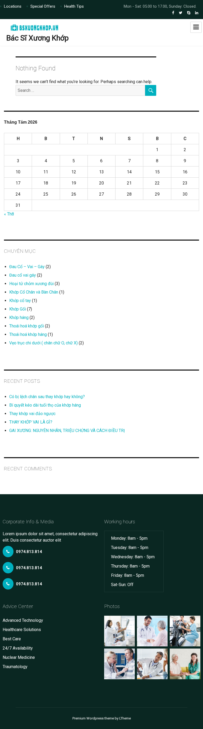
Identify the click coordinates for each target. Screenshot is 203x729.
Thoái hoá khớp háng (28, 334)
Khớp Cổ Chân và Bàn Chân (33, 292)
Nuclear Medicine (19, 657)
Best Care (12, 638)
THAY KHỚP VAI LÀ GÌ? (30, 422)
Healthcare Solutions (22, 629)
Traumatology (15, 666)
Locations (12, 6)
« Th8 (9, 214)
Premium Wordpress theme (93, 718)
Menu (196, 27)
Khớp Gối (17, 309)
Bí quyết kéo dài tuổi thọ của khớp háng (45, 405)
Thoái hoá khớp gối (26, 325)
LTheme (125, 718)
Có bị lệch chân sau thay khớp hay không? (47, 396)
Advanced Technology (23, 620)
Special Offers (42, 6)
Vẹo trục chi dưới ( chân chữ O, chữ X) (43, 342)
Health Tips (74, 6)
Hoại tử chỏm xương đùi (31, 283)
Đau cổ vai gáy (22, 275)
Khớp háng (19, 317)
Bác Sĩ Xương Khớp (37, 38)
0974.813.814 (29, 551)
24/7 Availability (18, 648)
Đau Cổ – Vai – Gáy (27, 266)
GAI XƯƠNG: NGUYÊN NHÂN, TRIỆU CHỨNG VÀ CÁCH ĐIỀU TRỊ (67, 430)
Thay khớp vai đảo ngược (32, 413)
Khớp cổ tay (20, 300)
